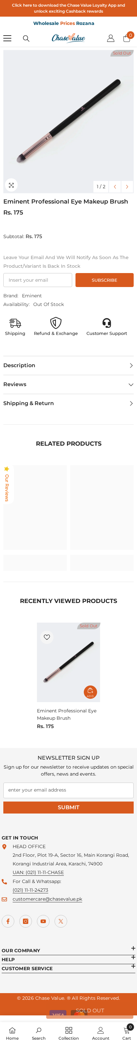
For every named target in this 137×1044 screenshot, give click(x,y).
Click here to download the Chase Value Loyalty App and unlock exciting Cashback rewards (68, 8)
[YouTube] (43, 921)
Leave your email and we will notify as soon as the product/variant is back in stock (66, 261)
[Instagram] (25, 921)
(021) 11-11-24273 (30, 890)
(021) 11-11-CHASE (45, 872)
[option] (68, 121)
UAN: (19, 872)
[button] (115, 187)
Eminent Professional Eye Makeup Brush (66, 714)
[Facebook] (8, 921)
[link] (35, 558)
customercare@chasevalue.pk (47, 899)
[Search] (26, 39)
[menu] (7, 38)
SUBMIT (68, 807)
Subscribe (104, 280)
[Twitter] (61, 921)
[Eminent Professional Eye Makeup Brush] (68, 662)
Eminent (32, 296)
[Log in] (110, 38)
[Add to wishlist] (47, 637)
